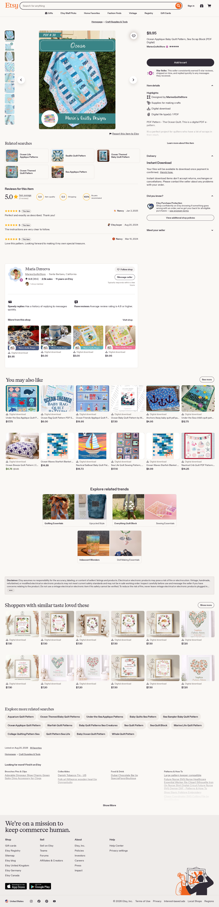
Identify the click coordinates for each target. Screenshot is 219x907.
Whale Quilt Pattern (124, 735)
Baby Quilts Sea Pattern (144, 718)
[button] (125, 277)
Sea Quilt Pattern (135, 726)
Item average (25, 195)
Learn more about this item (180, 143)
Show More (109, 805)
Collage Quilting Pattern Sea (25, 735)
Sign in (191, 5)
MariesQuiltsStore (156, 46)
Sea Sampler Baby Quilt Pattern (182, 718)
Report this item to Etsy (125, 133)
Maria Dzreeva (37, 269)
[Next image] (133, 80)
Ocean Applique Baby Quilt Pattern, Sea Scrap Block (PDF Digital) (179, 41)
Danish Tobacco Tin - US (72, 775)
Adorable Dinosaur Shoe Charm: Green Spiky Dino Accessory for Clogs (27, 777)
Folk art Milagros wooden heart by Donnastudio (77, 781)
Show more (206, 605)
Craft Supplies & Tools (116, 21)
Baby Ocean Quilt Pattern (92, 735)
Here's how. (166, 172)
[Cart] (209, 6)
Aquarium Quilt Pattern (22, 718)
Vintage (133, 13)
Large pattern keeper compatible (182, 775)
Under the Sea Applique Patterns (106, 718)
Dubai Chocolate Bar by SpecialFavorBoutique (124, 777)
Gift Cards (166, 13)
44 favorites (36, 748)
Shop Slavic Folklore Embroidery (182, 792)
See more (207, 379)
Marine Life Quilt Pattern (189, 726)
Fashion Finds (114, 13)
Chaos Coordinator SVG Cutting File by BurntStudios (186, 798)
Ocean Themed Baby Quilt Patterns (61, 718)
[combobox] (97, 6)
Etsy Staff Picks (68, 13)
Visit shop (128, 320)
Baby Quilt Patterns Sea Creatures (99, 726)
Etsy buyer (116, 225)
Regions (209, 901)
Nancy (120, 210)
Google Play (40, 886)
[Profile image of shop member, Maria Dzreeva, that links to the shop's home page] (27, 284)
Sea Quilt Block (160, 726)
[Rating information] (26, 279)
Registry (149, 13)
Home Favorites (92, 13)
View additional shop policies (180, 217)
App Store (16, 886)
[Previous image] (21, 80)
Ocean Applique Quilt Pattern (25, 726)
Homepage (97, 21)
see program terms (179, 210)
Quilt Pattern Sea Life (59, 735)
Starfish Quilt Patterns (61, 726)
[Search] (178, 6)
